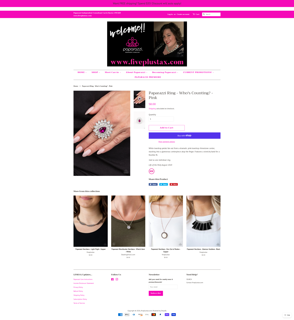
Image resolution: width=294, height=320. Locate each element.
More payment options (166, 142)
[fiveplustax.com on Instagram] (117, 280)
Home (76, 86)
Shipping (152, 108)
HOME (81, 72)
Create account (183, 14)
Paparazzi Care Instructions (83, 279)
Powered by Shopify (159, 311)
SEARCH (189, 279)
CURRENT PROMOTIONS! (198, 72)
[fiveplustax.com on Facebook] (112, 280)
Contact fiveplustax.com (194, 282)
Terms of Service (79, 303)
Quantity (152, 114)
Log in (170, 14)
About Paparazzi (136, 72)
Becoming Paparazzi (164, 72)
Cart (197, 14)
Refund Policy (78, 291)
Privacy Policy (78, 287)
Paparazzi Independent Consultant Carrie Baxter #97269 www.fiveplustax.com (97, 14)
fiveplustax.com (146, 311)
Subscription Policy (80, 299)
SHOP (95, 72)
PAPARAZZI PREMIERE (148, 77)
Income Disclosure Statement (84, 283)
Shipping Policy (79, 295)
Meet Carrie (112, 72)
